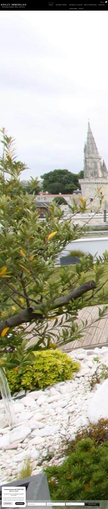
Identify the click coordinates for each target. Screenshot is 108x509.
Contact (81, 8)
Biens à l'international (90, 4)
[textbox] (36, 504)
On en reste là (19, 488)
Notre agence (73, 8)
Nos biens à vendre (61, 4)
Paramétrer (8, 503)
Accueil (51, 4)
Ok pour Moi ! (19, 503)
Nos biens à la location (75, 4)
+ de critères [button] (95, 506)
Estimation (101, 4)
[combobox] (37, 504)
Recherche (92, 504)
